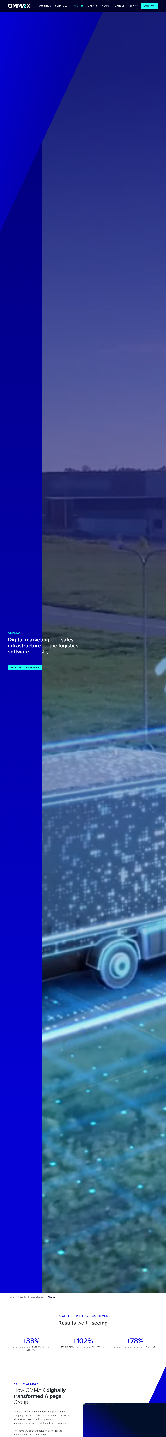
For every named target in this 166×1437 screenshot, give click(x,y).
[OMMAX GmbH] (19, 6)
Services (61, 6)
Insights (78, 6)
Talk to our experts (25, 667)
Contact (150, 6)
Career (120, 6)
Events (93, 6)
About (106, 6)
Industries (43, 6)
